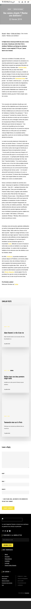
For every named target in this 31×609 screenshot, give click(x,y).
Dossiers (7, 556)
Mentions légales (5, 580)
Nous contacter (5, 576)
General (12, 370)
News (9, 9)
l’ (22, 67)
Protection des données (7, 583)
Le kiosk (7, 563)
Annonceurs (4, 578)
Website (3, 489)
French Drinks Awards (10, 565)
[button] (28, 2)
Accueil (4, 33)
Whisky (5, 326)
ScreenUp (27, 593)
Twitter (16, 284)
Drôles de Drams (18, 9)
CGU (3, 585)
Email (3, 481)
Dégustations (8, 559)
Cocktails (7, 561)
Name (3, 473)
